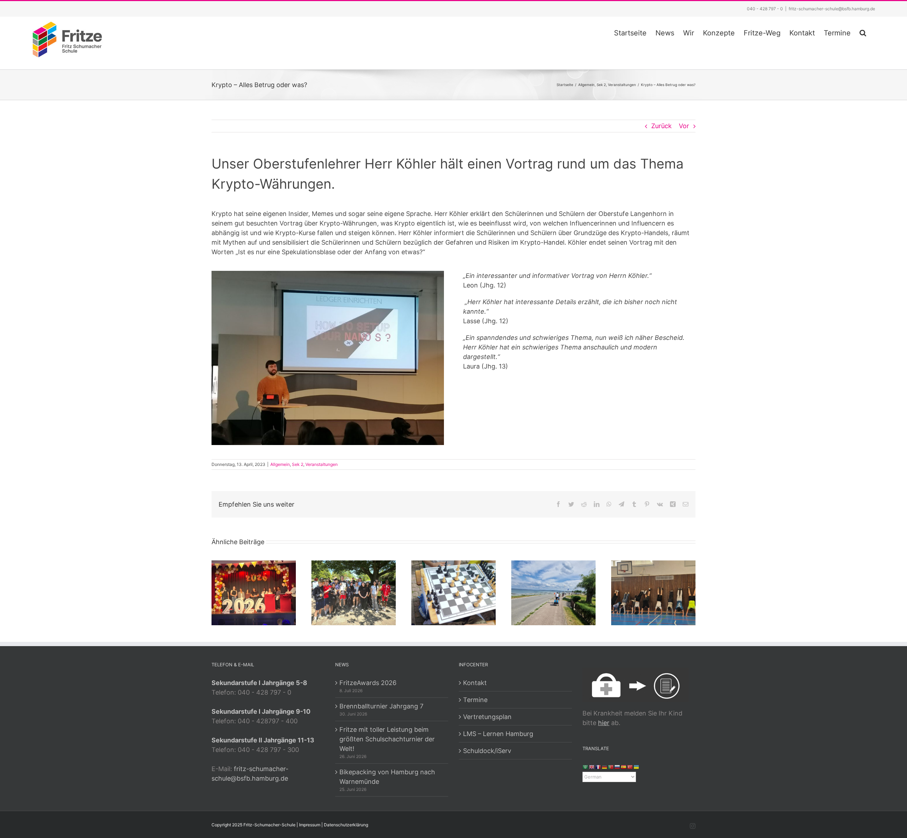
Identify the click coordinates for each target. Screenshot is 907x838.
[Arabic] (585, 766)
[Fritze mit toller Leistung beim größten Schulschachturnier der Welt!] (453, 592)
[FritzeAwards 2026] (254, 592)
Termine (475, 699)
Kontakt (475, 682)
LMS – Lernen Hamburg (498, 733)
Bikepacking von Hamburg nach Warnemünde (387, 776)
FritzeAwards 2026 (367, 682)
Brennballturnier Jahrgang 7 (381, 706)
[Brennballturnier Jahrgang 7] (353, 592)
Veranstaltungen (321, 464)
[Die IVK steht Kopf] (653, 592)
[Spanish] (624, 766)
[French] (598, 766)
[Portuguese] (611, 766)
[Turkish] (630, 766)
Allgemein (280, 464)
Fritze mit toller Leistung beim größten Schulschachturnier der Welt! (387, 739)
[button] (863, 32)
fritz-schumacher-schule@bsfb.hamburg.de (832, 8)
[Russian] (617, 766)
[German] (605, 766)
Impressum (309, 824)
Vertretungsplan (487, 716)
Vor (684, 126)
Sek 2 (297, 464)
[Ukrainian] (636, 766)
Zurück (661, 126)
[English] (592, 766)
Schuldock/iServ (487, 750)
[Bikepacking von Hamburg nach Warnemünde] (553, 592)
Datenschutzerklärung (346, 824)
